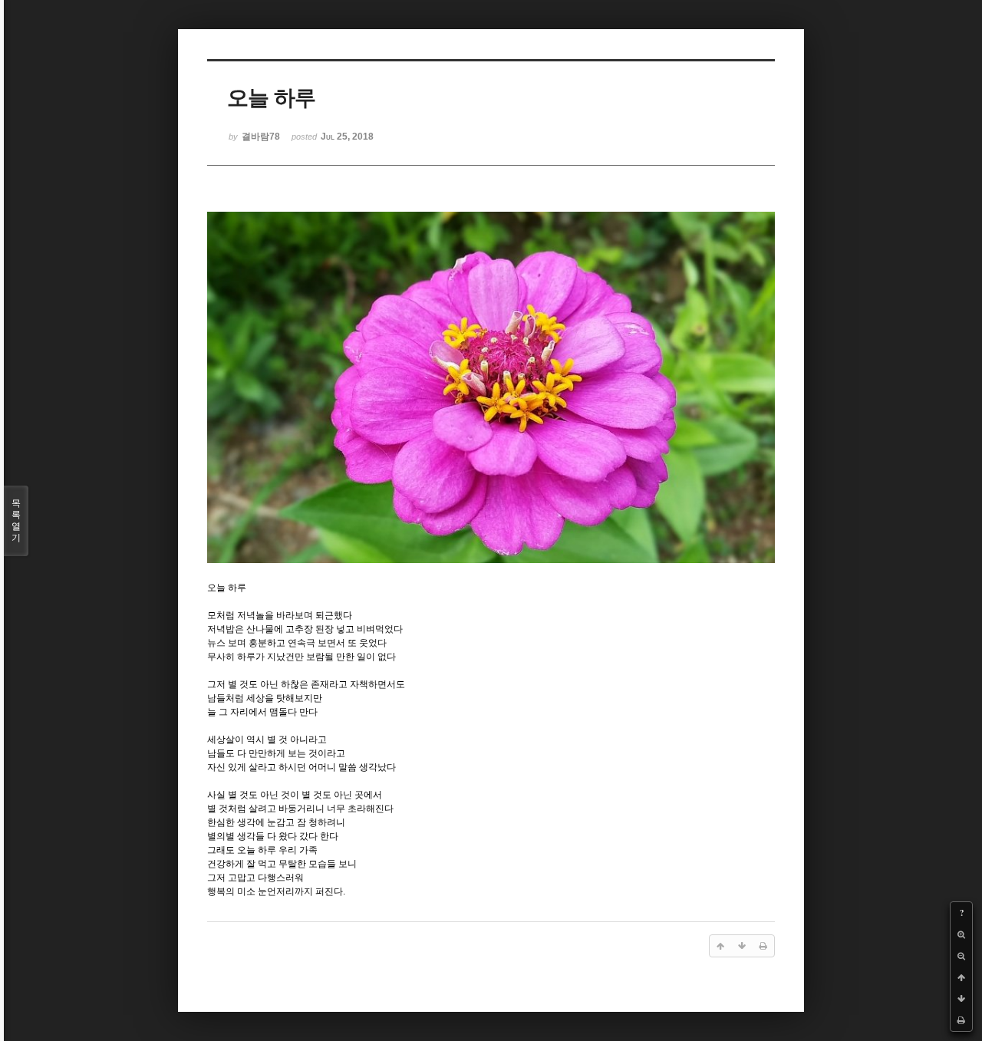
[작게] (961, 956)
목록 (16, 520)
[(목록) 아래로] (961, 999)
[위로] (961, 977)
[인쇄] (961, 1020)
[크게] (961, 934)
